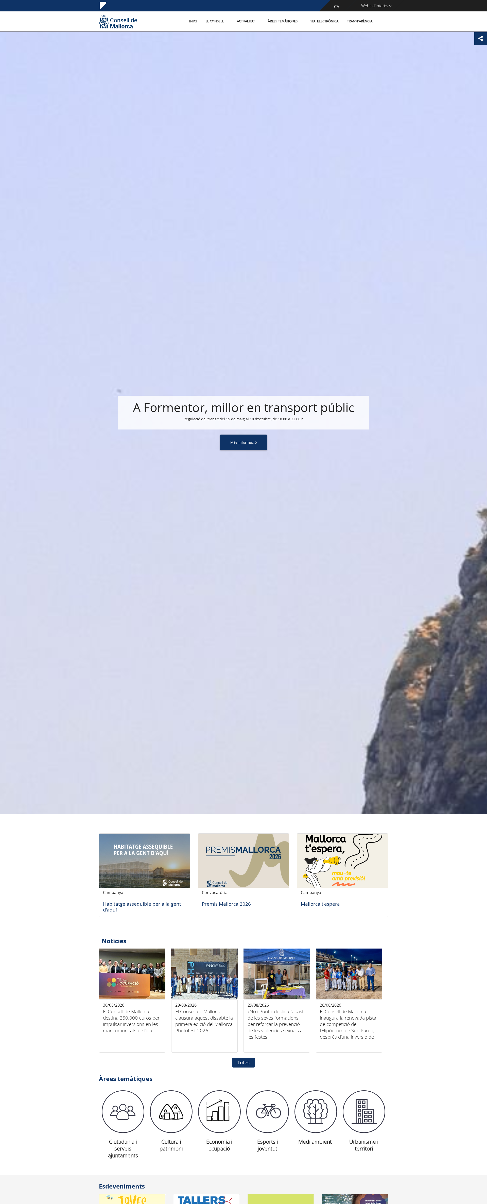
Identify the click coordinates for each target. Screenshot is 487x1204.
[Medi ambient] (315, 1111)
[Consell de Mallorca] (118, 21)
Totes (243, 1062)
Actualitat (246, 21)
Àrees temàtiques (283, 21)
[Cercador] (382, 21)
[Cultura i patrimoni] (171, 1111)
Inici (193, 21)
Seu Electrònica (324, 21)
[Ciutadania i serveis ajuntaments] (123, 1111)
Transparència (359, 21)
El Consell (214, 21)
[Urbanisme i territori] (364, 1111)
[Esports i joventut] (267, 1111)
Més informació (243, 442)
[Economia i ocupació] (219, 1111)
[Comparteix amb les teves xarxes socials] (480, 38)
